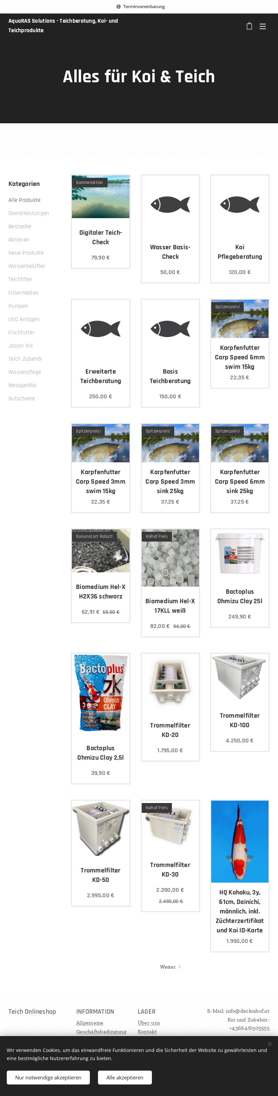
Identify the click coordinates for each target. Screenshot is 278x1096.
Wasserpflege (24, 372)
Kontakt (147, 1031)
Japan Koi (20, 346)
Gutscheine (21, 398)
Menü (263, 26)
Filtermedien (23, 293)
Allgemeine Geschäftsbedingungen (101, 1031)
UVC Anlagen (24, 319)
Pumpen (18, 306)
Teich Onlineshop (32, 1011)
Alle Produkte (24, 200)
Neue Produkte (26, 253)
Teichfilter (20, 279)
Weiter (168, 967)
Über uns (149, 1022)
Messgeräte (22, 385)
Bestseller (20, 226)
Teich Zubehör (25, 359)
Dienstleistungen (28, 213)
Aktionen (18, 240)
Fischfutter (21, 332)
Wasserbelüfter (26, 266)
